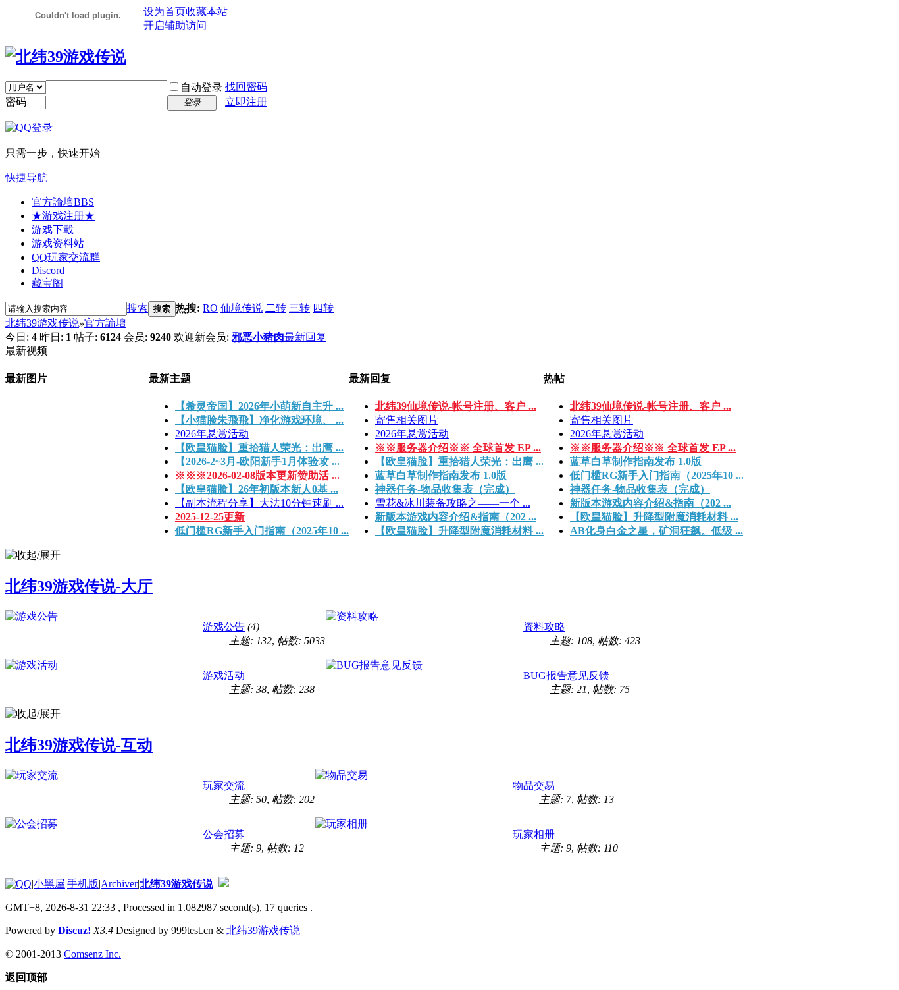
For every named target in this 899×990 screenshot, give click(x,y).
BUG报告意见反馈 (566, 675)
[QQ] (18, 883)
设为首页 (164, 11)
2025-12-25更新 (210, 516)
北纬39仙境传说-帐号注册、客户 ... (455, 406)
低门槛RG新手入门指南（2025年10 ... (262, 530)
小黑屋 (49, 883)
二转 (275, 308)
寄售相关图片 (406, 420)
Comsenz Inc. (92, 954)
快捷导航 (26, 177)
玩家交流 (224, 785)
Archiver (119, 883)
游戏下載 (53, 229)
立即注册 (246, 101)
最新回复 (305, 337)
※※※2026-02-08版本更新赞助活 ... (257, 475)
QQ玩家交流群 (66, 257)
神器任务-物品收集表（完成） (445, 489)
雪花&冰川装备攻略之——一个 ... (452, 503)
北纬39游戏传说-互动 (79, 745)
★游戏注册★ (63, 215)
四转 (323, 308)
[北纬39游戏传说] (65, 56)
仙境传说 (241, 308)
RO (210, 308)
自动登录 (201, 87)
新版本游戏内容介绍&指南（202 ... (455, 516)
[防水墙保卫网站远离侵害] (223, 883)
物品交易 (534, 785)
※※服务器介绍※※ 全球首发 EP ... (458, 447)
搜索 (137, 308)
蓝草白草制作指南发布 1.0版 (441, 475)
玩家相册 (534, 834)
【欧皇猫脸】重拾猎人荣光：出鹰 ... (259, 447)
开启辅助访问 (175, 25)
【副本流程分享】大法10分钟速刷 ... (259, 503)
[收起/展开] (33, 556)
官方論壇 (63, 201)
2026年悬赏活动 (212, 433)
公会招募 (224, 834)
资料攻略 (544, 626)
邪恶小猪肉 (258, 337)
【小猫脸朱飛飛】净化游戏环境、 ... (259, 420)
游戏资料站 (58, 243)
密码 (15, 101)
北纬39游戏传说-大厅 (79, 586)
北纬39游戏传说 (42, 323)
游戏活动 (224, 675)
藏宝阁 (47, 283)
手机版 (83, 883)
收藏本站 (207, 11)
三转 (299, 308)
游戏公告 (224, 626)
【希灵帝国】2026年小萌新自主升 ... (259, 406)
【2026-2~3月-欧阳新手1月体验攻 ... (257, 461)
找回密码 (246, 86)
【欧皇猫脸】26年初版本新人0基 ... (256, 489)
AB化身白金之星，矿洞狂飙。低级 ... (656, 530)
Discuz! (74, 930)
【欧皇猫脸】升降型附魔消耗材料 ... (459, 530)
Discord (48, 270)
